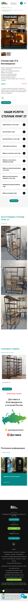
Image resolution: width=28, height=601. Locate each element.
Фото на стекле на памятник (8, 558)
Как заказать (7, 554)
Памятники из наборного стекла (19, 566)
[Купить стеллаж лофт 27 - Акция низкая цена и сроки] (14, 32)
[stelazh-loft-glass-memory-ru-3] (14, 277)
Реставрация (22, 552)
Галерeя (24, 558)
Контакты (14, 561)
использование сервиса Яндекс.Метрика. (9, 597)
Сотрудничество (19, 554)
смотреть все (4, 223)
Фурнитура (20, 577)
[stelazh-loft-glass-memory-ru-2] (14, 312)
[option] (14, 32)
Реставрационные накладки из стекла (14, 572)
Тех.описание (5, 556)
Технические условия (14, 393)
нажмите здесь (16, 599)
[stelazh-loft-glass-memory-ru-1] (14, 243)
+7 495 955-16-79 (14, 524)
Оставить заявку (6, 102)
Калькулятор (19, 558)
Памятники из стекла (6, 566)
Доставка (13, 554)
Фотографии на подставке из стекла (14, 570)
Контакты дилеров (14, 519)
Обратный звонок (21, 3)
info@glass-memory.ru (6, 7)
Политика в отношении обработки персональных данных (14, 584)
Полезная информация (8, 552)
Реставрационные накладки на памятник (17, 556)
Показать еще (14, 200)
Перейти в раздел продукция (7, 352)
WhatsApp (14, 528)
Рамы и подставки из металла (11, 577)
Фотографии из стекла (14, 568)
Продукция (16, 552)
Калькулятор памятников (14, 579)
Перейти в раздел (6, 452)
